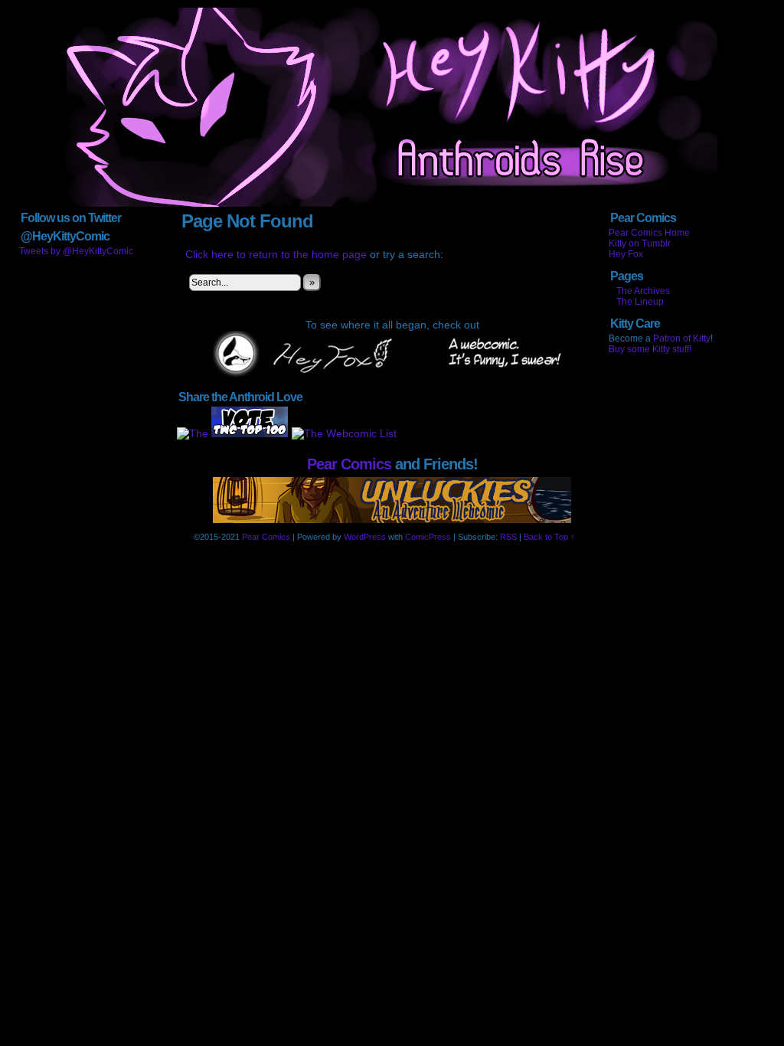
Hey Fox (626, 254)
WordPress (365, 536)
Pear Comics (349, 464)
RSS (508, 536)
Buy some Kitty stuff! (650, 349)
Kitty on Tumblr (640, 243)
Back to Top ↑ (549, 536)
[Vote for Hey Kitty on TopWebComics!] (249, 433)
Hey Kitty (392, 107)
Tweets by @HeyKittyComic (76, 251)
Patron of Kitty (681, 338)
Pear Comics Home (649, 232)
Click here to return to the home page (276, 254)
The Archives (643, 291)
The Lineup (640, 301)
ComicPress (428, 536)
